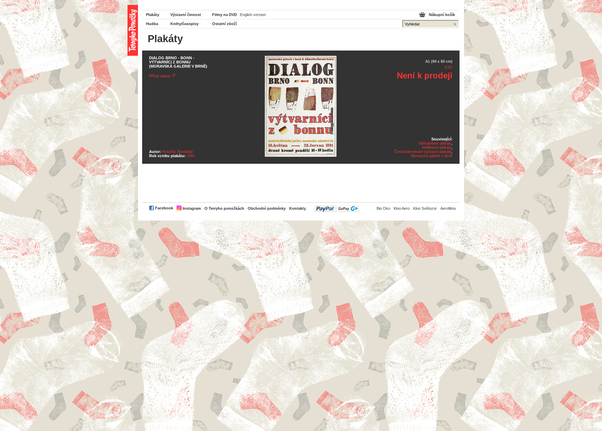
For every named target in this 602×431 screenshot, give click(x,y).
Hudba (152, 24)
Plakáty (152, 15)
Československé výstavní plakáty (423, 151)
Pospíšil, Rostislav (177, 151)
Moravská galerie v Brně (432, 156)
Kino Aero (402, 208)
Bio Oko (383, 208)
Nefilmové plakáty (437, 147)
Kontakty (297, 208)
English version (253, 15)
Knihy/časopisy (184, 24)
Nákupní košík (442, 15)
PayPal (337, 208)
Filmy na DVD (224, 15)
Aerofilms (448, 208)
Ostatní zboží (224, 24)
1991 (191, 156)
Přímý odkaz (160, 76)
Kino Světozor (425, 208)
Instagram (192, 208)
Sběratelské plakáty (435, 143)
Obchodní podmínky (267, 208)
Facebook (164, 208)
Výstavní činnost (185, 15)
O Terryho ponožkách (224, 208)
